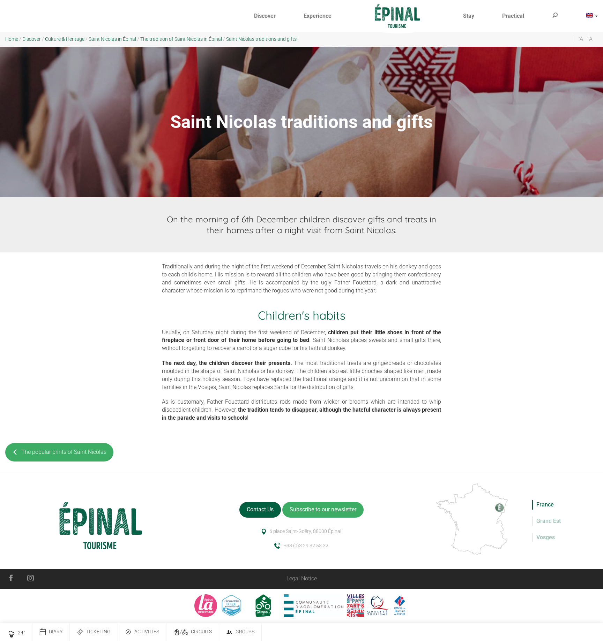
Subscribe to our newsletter (323, 509)
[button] (265, 16)
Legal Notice (301, 578)
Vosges (545, 537)
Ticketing (98, 632)
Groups (245, 632)
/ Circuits (196, 632)
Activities (146, 632)
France (545, 504)
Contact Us (260, 509)
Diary (55, 632)
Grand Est (548, 521)
